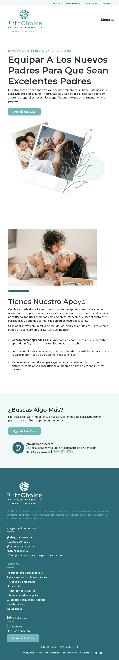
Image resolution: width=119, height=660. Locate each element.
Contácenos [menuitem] (91, 3)
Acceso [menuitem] (106, 3)
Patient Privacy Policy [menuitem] (71, 652)
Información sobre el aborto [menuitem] (25, 572)
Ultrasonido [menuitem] (14, 586)
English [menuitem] (56, 3)
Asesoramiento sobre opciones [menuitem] (27, 577)
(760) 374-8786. (63, 451)
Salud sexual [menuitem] (15, 608)
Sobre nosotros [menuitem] (73, 3)
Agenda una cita (24, 111)
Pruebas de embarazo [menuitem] (21, 581)
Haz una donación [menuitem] (18, 631)
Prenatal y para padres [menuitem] (21, 590)
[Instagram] (100, 653)
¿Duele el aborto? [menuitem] (18, 550)
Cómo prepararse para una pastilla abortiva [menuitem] (34, 555)
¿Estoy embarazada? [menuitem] (20, 537)
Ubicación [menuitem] (87, 652)
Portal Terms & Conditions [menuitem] (48, 652)
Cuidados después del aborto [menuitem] (26, 599)
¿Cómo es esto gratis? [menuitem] (21, 546)
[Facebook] (95, 653)
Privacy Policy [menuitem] (28, 652)
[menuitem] (23, 638)
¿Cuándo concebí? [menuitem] (18, 541)
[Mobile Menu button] (109, 20)
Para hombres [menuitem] (16, 604)
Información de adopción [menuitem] (23, 595)
